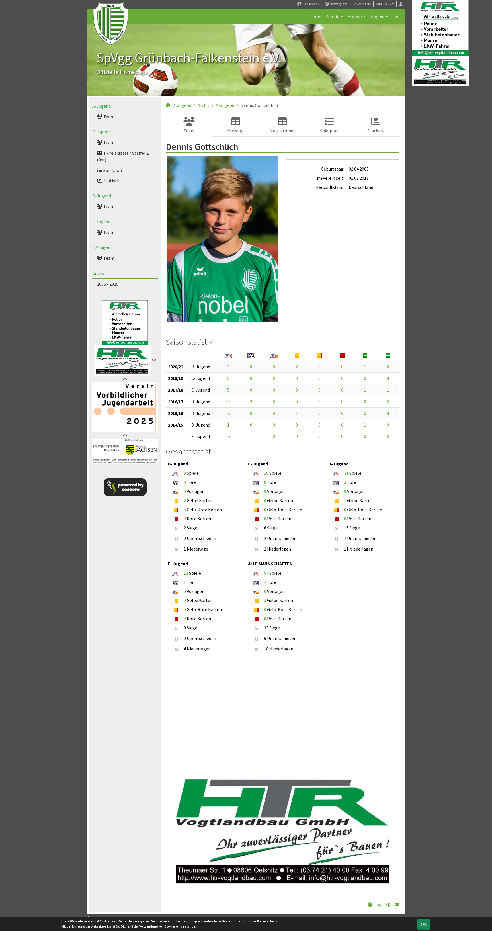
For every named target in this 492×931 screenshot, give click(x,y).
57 (266, 573)
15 (228, 401)
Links (397, 16)
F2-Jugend (102, 247)
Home (317, 16)
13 (228, 436)
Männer (354, 16)
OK (424, 924)
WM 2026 (383, 4)
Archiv (98, 273)
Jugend (377, 16)
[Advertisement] (282, 713)
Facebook (311, 4)
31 (346, 473)
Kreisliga (236, 131)
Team (108, 117)
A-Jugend (101, 106)
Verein (333, 16)
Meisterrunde (283, 131)
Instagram (338, 4)
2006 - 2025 (107, 284)
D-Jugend (101, 196)
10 (266, 473)
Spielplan (112, 170)
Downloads (361, 4)
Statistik (111, 180)
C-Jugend (101, 131)
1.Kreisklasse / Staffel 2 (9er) (123, 156)
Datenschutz (267, 921)
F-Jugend (101, 221)
